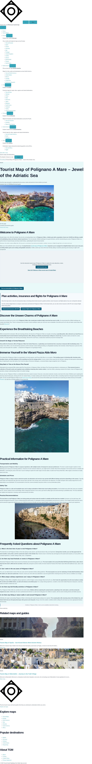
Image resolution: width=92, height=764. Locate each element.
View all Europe (9, 42)
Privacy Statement (7, 760)
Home (4, 31)
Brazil (6, 136)
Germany (7, 48)
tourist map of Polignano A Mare (39, 245)
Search (18, 157)
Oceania (5, 113)
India (6, 97)
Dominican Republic (10, 82)
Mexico (7, 76)
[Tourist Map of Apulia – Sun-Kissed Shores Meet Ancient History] (42, 627)
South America (6, 126)
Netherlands (8, 59)
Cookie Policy (6, 758)
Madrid (4, 737)
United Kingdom (9, 54)
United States (8, 75)
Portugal (7, 52)
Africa (4, 140)
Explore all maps (4, 706)
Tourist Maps (6, 32)
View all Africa (8, 147)
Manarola (6, 324)
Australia (7, 122)
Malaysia (7, 103)
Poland (7, 61)
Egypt (6, 149)
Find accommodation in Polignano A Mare (11, 288)
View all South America (11, 134)
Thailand (7, 107)
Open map (3, 647)
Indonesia (7, 99)
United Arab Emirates (10, 110)
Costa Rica (8, 80)
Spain (6, 44)
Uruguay (7, 138)
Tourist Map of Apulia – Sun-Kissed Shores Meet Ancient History (20, 642)
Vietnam (7, 94)
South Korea (8, 105)
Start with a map (4, 152)
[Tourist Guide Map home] (11, 22)
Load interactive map (42, 267)
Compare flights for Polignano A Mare (31, 308)
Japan (6, 101)
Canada (7, 78)
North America (6, 65)
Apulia (4, 159)
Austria (7, 55)
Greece (7, 57)
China (6, 96)
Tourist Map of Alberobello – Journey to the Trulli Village (18, 674)
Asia (4, 84)
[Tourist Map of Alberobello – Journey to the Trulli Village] (42, 659)
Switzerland (8, 63)
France (7, 46)
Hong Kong (5, 744)
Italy (6, 50)
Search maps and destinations (7, 154)
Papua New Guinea (10, 124)
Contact (4, 756)
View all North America (10, 73)
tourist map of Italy (27, 377)
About (4, 754)
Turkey (7, 108)
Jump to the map (4, 227)
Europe (4, 35)
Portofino (2, 379)
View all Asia (8, 92)
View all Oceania (9, 120)
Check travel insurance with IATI (11, 308)
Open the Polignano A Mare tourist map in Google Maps (42, 270)
